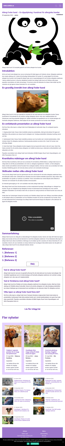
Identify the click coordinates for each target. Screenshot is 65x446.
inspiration (9, 361)
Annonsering (43, 433)
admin (16, 15)
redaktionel (59, 14)
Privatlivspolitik (34, 443)
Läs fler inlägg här (33, 309)
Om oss (44, 435)
